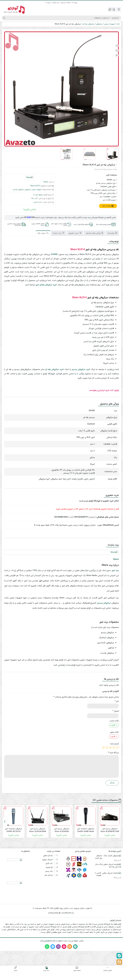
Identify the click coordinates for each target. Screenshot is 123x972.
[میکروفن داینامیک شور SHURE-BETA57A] (13, 816)
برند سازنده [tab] (57, 233)
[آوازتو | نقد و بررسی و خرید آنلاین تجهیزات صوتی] (13, 9)
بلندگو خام (49, 875)
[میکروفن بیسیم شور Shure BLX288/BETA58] (110, 816)
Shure (46, 182)
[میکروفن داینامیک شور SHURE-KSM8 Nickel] (85, 816)
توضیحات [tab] (111, 233)
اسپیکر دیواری (47, 859)
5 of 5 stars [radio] (103, 747)
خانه (118, 24)
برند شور (115, 570)
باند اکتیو (49, 863)
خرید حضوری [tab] (74, 233)
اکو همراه (49, 867)
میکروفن (99, 24)
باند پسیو (49, 871)
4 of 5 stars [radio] (106, 747)
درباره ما (48, 2)
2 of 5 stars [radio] (113, 747)
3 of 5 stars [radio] (110, 747)
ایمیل (116, 711)
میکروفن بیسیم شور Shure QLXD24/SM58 (37, 830)
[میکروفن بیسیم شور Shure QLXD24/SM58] (37, 816)
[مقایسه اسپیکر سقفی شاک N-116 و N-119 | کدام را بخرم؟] (107, 867)
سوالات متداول (65, 2)
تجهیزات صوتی (109, 24)
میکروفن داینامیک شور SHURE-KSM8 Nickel (85, 830)
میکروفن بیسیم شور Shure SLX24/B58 (61, 830)
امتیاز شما (114, 743)
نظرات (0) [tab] (42, 233)
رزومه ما (74, 2)
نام (117, 701)
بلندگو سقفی (48, 855)
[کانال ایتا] (119, 962)
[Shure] (29, 178)
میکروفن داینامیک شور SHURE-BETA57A (13, 830)
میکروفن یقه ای (88, 24)
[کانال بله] (119, 955)
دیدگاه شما (113, 752)
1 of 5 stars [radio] (117, 747)
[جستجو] (4, 18)
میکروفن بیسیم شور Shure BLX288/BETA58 (110, 830)
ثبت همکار (55, 2)
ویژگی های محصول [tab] (93, 233)
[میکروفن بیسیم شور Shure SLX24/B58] (61, 816)
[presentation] (5, 821)
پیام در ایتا (107, 205)
